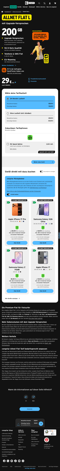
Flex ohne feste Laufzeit (35, 318)
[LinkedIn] (11, 461)
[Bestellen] (55, 3)
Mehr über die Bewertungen (14, 73)
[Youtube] (19, 461)
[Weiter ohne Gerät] (41, 424)
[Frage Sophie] (39, 3)
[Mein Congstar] (50, 3)
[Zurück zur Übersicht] (2, 12)
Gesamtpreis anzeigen (49, 171)
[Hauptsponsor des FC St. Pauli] (46, 439)
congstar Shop (7, 430)
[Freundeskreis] (44, 3)
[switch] (41, 171)
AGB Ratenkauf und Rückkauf (38, 187)
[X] (8, 461)
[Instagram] (23, 461)
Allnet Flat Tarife (17, 11)
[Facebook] (4, 461)
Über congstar (34, 431)
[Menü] (55, 430)
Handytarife (8, 11)
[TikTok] (15, 461)
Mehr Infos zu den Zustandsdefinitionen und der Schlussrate (24, 191)
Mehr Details (13, 149)
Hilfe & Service (21, 431)
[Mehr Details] (15, 82)
